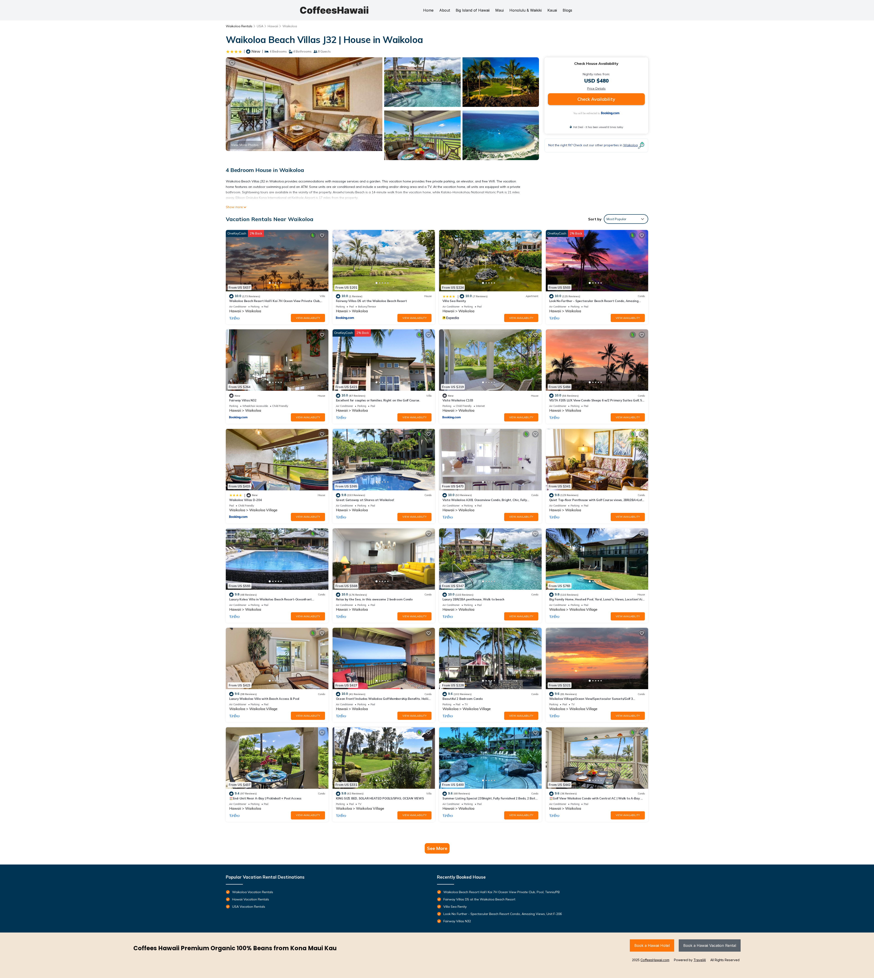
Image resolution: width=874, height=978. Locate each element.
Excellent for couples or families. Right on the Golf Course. (378, 400)
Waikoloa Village (263, 510)
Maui (499, 10)
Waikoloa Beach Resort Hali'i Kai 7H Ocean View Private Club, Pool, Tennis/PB (501, 892)
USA (260, 26)
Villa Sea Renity (454, 301)
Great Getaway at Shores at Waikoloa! (365, 500)
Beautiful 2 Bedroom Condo (462, 699)
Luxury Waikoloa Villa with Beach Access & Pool (264, 699)
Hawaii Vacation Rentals (250, 899)
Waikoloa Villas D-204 (245, 500)
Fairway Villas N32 (242, 400)
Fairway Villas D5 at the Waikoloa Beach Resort (371, 301)
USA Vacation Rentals (248, 907)
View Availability (308, 318)
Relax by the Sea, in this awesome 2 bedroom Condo (374, 599)
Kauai (552, 10)
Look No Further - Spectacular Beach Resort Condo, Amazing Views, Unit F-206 (502, 914)
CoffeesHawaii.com (654, 960)
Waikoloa (289, 26)
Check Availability (596, 99)
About (444, 10)
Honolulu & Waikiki (525, 10)
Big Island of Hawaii (473, 10)
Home (428, 10)
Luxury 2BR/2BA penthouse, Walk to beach (473, 599)
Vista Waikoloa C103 (457, 400)
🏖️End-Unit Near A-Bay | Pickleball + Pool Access (265, 798)
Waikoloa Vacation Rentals (252, 892)
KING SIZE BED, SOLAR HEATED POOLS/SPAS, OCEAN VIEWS (380, 798)
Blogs (567, 10)
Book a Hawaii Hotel (652, 945)
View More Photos (245, 145)
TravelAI (700, 960)
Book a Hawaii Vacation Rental (709, 945)
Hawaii (273, 26)
